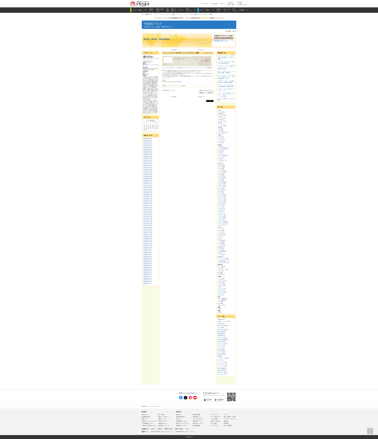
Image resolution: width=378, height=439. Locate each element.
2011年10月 (146, 212)
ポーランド (220, 194)
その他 (219, 323)
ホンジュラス (221, 288)
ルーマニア (220, 202)
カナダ (219, 301)
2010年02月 (146, 249)
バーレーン (220, 154)
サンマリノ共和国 (222, 222)
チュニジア (220, 233)
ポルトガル (220, 190)
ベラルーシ (220, 219)
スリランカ (220, 133)
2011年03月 (146, 225)
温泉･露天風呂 (221, 368)
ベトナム (220, 112)
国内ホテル (145, 414)
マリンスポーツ (222, 364)
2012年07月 (146, 196)
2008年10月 (146, 278)
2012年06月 (146, 198)
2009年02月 (146, 270)
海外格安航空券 (180, 417)
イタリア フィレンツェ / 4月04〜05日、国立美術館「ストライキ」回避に (226, 57)
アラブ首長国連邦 (222, 148)
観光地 (219, 319)
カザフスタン (221, 216)
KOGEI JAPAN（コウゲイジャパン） (185, 431)
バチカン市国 (221, 182)
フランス (220, 170)
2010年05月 (146, 243)
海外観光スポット (197, 417)
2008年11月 (146, 276)
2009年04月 (146, 267)
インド (219, 130)
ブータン (220, 142)
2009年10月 (146, 256)
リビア (219, 236)
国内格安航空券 (146, 417)
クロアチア (220, 177)
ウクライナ (220, 210)
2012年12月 (146, 187)
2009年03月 (146, 269)
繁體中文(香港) (179, 429)
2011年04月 (146, 223)
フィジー (220, 266)
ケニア (219, 232)
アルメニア (220, 225)
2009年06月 (146, 263)
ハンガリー (220, 183)
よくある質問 (213, 3)
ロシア (219, 174)
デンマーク (220, 197)
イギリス (220, 173)
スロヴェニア (221, 214)
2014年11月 (146, 145)
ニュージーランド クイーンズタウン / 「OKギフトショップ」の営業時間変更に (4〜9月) (226, 77)
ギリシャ (220, 193)
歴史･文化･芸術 (222, 329)
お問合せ (230, 3)
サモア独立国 (221, 261)
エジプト (220, 229)
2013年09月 (146, 171)
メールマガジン (215, 425)
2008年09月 (146, 280)
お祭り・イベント (222, 321)
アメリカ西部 (221, 298)
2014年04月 (146, 158)
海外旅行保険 (196, 414)
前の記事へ (174, 49)
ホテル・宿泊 (221, 337)
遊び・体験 (161, 414)
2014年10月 (146, 147)
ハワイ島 (220, 241)
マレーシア (220, 124)
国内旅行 (144, 412)
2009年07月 (146, 261)
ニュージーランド (222, 259)
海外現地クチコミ (197, 421)
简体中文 (159, 429)
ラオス (219, 119)
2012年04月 (146, 202)
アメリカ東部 (221, 300)
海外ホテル (179, 414)
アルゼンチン (221, 281)
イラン (219, 152)
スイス (219, 180)
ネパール (220, 138)
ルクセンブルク (222, 220)
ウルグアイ (220, 290)
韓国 (219, 135)
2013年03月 (146, 182)
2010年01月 (146, 250)
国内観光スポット (163, 423)
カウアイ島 (220, 244)
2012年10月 (146, 191)
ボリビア (220, 294)
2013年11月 (146, 167)
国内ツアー (145, 419)
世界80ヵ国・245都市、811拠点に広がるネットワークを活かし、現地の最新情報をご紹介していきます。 (223, 40)
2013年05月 (146, 178)
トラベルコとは (204, 3)
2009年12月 (146, 252)
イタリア (220, 165)
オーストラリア (222, 258)
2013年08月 (146, 173)
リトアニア (220, 213)
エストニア (220, 207)
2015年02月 (146, 140)
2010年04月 (146, 245)
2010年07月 (146, 240)
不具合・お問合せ (215, 421)
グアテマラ (220, 285)
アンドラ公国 (221, 217)
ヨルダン (220, 151)
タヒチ (219, 267)
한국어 (187, 429)
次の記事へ (200, 49)
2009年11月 (146, 254)
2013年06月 (146, 176)
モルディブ (220, 305)
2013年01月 (146, 185)
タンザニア (220, 235)
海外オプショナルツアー (182, 423)
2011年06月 (146, 220)
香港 (219, 127)
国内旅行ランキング (163, 425)
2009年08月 (146, 260)
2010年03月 (146, 247)
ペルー (219, 279)
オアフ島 (220, 240)
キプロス (220, 157)
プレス (225, 414)
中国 (219, 122)
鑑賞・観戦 (220, 331)
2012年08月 (146, 194)
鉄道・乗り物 (221, 325)
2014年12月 (146, 143)
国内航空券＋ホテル (148, 423)
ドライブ (220, 347)
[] (218, 18)
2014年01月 (146, 163)
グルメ (219, 327)
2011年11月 (146, 211)
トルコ (219, 146)
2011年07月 (146, 218)
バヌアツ (220, 270)
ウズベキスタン (222, 132)
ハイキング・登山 (222, 358)
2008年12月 (146, 274)
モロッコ (220, 230)
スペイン (220, 166)
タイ (219, 116)
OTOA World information (157, 39)
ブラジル (220, 282)
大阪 (219, 312)
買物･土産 (220, 341)
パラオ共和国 (221, 251)
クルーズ (220, 345)
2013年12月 (146, 165)
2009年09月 (146, 258)
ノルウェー (220, 185)
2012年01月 (146, 207)
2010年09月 (146, 236)
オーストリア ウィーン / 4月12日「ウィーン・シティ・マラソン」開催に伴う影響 (226, 67)
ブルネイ (220, 136)
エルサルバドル (222, 291)
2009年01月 (146, 272)
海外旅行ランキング (198, 423)
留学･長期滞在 (221, 370)
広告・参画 (214, 423)
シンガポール (221, 125)
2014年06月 (146, 154)
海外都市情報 (196, 425)
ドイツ (219, 168)
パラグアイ (220, 284)
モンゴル (220, 141)
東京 (219, 308)
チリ (219, 287)
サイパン (220, 250)
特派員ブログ (153, 23)
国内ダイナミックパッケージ (149, 421)
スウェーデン (221, 187)
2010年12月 (146, 231)
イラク (219, 158)
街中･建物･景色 (222, 339)
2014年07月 (146, 153)
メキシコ (220, 278)
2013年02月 (146, 183)
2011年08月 (146, 216)
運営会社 (226, 421)
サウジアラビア (222, 160)
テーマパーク (221, 343)
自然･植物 (220, 350)
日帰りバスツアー (163, 421)
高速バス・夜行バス (163, 417)
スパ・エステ (221, 362)
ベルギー (220, 176)
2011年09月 (146, 214)
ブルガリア (220, 208)
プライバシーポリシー (230, 419)
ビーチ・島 (220, 351)
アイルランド (221, 200)
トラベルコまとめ (197, 419)
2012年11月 (146, 189)
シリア (219, 161)
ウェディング (221, 374)
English (153, 429)
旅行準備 (220, 333)
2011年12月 (146, 209)
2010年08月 (146, 238)
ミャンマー (220, 118)
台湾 (219, 113)
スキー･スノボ (221, 366)
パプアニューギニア (223, 262)
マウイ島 (220, 243)
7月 (147, 120)
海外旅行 (178, 412)
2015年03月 (146, 138)
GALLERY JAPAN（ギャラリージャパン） (162, 431)
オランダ (220, 188)
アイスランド (221, 199)
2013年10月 (146, 169)
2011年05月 (146, 221)
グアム (219, 248)
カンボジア (220, 115)
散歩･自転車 (221, 354)
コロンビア (220, 293)
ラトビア (220, 205)
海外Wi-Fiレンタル (181, 425)
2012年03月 (146, 203)
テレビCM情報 (228, 425)
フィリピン (220, 139)
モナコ (219, 191)
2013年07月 (146, 174)
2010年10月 (146, 234)
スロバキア (220, 204)
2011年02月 (146, 227)
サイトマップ (214, 414)
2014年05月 (146, 156)
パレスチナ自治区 (222, 155)
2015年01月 (146, 142)
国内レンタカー (162, 419)
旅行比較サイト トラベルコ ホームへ (151, 406)
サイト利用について (216, 416)
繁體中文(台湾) (168, 429)
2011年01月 (146, 229)
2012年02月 (146, 205)
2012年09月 (146, 192)
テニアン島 (220, 254)
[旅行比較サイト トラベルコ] (142, 14)
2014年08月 (146, 151)
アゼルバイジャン (222, 224)
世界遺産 (220, 335)
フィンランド (221, 196)
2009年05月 (146, 265)
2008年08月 (146, 281)
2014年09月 (146, 149)
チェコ (219, 179)
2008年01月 (146, 283)
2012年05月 (146, 200)
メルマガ (222, 3)
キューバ (220, 274)
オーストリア (221, 171)
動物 (219, 356)
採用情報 (226, 423)
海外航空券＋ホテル (181, 421)
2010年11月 (146, 232)
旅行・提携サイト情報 (230, 416)
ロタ (219, 253)
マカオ (219, 129)
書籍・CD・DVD (222, 372)
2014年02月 (146, 162)
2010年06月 (146, 241)
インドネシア (221, 121)
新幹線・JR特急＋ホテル (149, 425)
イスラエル (220, 149)
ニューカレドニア (222, 269)
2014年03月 (146, 160)
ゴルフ (219, 360)
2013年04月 (146, 180)
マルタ (219, 211)
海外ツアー (179, 419)
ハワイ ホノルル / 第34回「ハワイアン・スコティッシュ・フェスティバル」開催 (226, 95)
